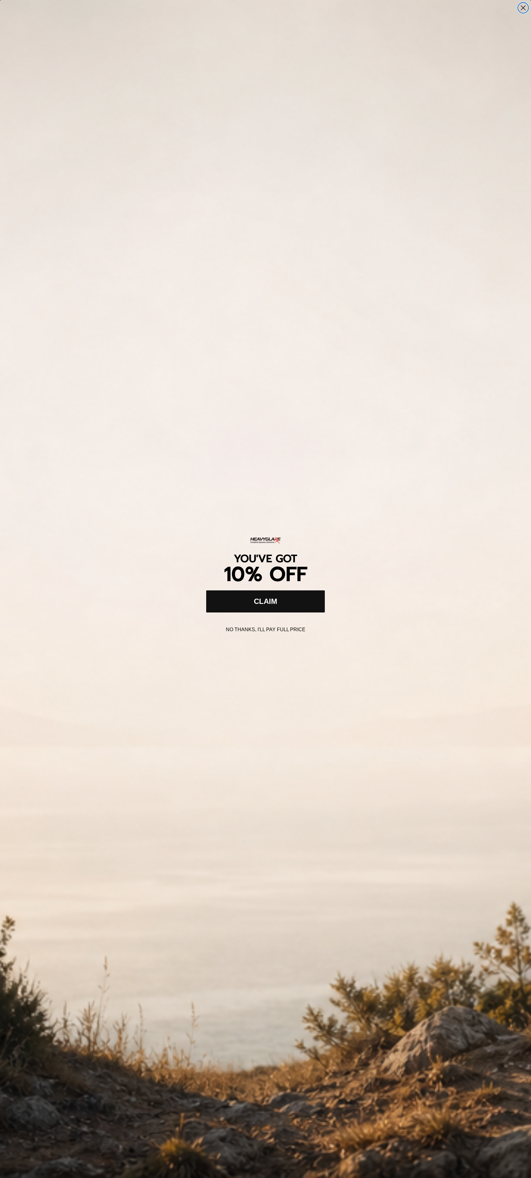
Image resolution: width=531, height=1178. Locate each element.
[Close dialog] (523, 7)
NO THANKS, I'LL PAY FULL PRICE (265, 629)
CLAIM (265, 601)
